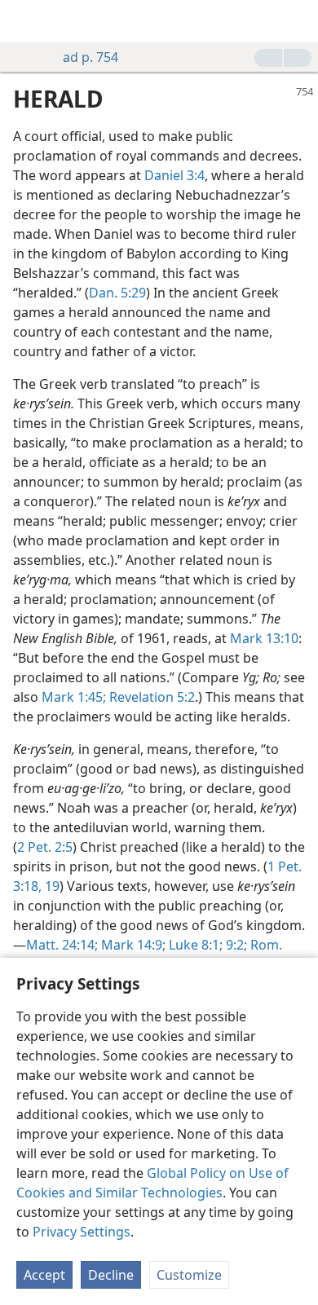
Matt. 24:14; (62, 945)
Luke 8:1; (194, 945)
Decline (111, 1275)
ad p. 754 (90, 57)
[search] (298, 21)
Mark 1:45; (74, 697)
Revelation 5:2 (150, 697)
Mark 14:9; (132, 945)
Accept (44, 1275)
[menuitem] (24, 21)
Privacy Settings (81, 1232)
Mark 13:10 (264, 638)
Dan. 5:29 (117, 293)
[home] (24, 21)
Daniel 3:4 (174, 175)
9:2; (235, 945)
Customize (189, 1275)
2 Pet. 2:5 (45, 847)
